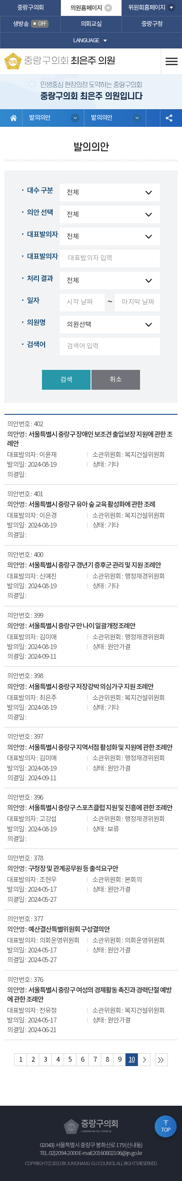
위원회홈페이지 (146, 7)
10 (132, 1059)
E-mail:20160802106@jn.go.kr (110, 1153)
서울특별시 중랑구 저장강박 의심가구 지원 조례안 (90, 687)
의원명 (36, 323)
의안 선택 (40, 213)
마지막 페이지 (161, 1059)
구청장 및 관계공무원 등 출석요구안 (73, 869)
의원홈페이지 (86, 8)
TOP (166, 1130)
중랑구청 (152, 24)
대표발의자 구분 (49, 235)
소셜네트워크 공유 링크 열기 (169, 118)
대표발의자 (42, 257)
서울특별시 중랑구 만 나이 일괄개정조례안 (81, 626)
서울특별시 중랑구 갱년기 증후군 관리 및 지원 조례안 (94, 565)
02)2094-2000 (63, 1153)
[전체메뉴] (171, 61)
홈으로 (13, 118)
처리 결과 (40, 279)
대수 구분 (40, 191)
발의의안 (39, 118)
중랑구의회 (30, 7)
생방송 (29, 24)
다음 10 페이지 (144, 1059)
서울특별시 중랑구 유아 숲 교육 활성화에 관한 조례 (91, 505)
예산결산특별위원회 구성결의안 (69, 930)
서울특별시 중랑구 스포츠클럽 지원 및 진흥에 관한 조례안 (100, 808)
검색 (66, 380)
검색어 (36, 345)
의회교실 (91, 24)
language (86, 40)
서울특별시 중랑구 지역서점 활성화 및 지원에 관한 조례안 (100, 748)
